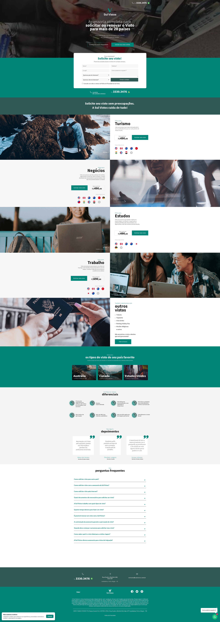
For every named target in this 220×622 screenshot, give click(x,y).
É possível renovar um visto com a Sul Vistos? (89, 516)
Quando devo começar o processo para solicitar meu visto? (94, 528)
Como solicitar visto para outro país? (86, 479)
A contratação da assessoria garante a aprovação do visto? (94, 522)
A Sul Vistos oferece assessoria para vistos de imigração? (93, 540)
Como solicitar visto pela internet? (86, 491)
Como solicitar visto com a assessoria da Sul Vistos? (91, 485)
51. (75, 579)
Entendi (50, 616)
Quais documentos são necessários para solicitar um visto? (94, 497)
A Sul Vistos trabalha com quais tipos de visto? (89, 503)
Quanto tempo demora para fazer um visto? (89, 510)
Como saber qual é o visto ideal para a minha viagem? (92, 534)
